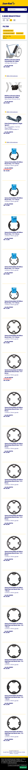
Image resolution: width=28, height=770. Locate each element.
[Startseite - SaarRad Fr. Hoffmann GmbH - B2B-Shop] (8, 3)
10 (7, 20)
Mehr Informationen (12, 76)
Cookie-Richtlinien (12, 763)
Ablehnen (23, 765)
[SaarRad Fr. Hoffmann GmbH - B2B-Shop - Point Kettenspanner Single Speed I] (14, 119)
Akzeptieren (23, 767)
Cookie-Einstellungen (14, 765)
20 (11, 20)
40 (14, 20)
